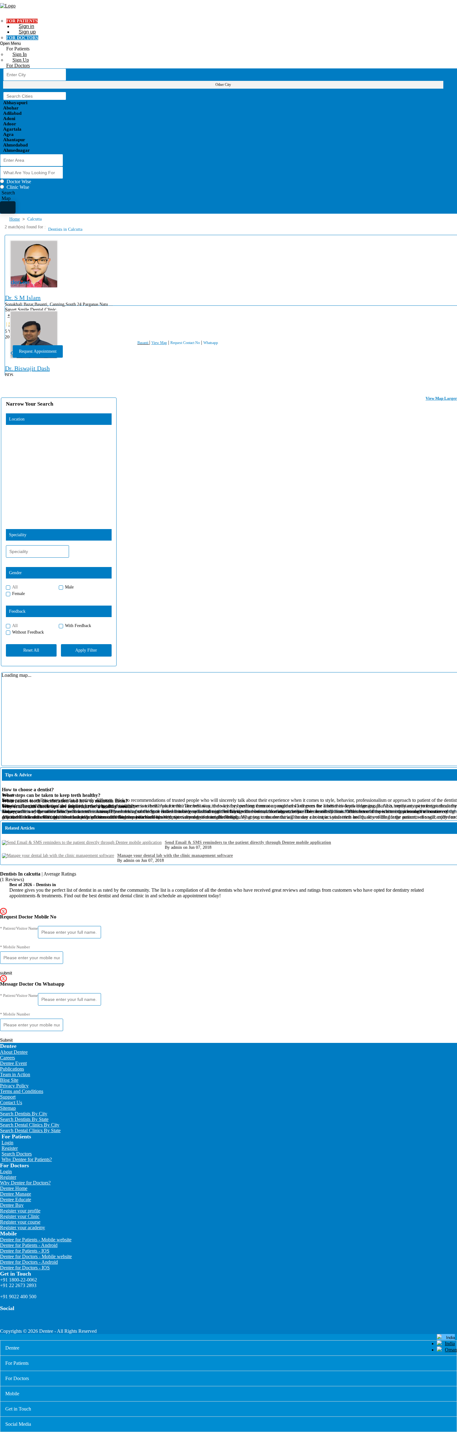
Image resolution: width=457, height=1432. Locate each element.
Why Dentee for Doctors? (25, 1182)
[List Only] (8, 207)
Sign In (19, 54)
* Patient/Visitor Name (19, 928)
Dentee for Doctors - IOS (25, 1267)
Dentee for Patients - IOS (24, 1250)
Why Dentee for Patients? (27, 1159)
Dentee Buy (12, 1205)
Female (18, 593)
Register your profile (20, 1210)
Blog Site (9, 1080)
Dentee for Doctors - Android (29, 1262)
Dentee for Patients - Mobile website (36, 1239)
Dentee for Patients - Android (29, 1245)
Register (10, 1148)
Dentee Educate (15, 1199)
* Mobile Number (15, 947)
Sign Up (20, 60)
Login (7, 1142)
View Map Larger (441, 398)
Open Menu (10, 43)
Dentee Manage (15, 1194)
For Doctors (18, 65)
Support (8, 1097)
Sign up (27, 32)
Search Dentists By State (24, 1119)
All (15, 587)
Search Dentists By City (23, 1113)
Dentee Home (13, 1188)
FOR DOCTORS (22, 37)
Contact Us (11, 1102)
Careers (7, 1057)
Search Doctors (17, 1153)
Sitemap (8, 1108)
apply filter (86, 650)
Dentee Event (13, 1063)
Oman (451, 1349)
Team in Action (15, 1074)
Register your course (20, 1222)
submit (6, 973)
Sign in (26, 26)
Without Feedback (28, 632)
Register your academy (22, 1227)
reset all (31, 650)
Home (14, 219)
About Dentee (14, 1052)
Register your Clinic (19, 1216)
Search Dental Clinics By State (30, 1130)
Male (69, 587)
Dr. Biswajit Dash (27, 368)
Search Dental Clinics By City (29, 1124)
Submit (6, 1040)
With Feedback (78, 625)
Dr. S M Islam (23, 297)
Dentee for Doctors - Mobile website (36, 1256)
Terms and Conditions (21, 1091)
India (450, 1343)
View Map (159, 343)
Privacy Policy (14, 1085)
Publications (12, 1069)
